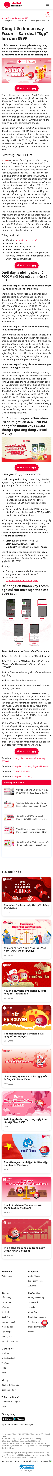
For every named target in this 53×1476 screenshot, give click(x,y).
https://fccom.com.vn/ (25, 240)
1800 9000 (6, 1401)
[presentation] (50, 1461)
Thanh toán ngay (26, 88)
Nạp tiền (32, 1307)
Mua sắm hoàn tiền (10, 1341)
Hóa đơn (5, 1307)
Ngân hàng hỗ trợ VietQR (10, 1461)
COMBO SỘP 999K (21, 771)
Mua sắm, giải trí (9, 1322)
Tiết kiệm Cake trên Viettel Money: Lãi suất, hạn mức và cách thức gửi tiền (31, 804)
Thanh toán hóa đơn (37, 1317)
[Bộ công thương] (26, 1467)
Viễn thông (6, 1297)
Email (4, 1406)
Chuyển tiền (7, 1302)
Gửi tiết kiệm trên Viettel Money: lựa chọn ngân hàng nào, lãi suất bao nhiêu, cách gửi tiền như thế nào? (32, 843)
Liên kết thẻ (33, 1302)
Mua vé (31, 1331)
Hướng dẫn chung (36, 1297)
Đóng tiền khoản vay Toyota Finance (30, 766)
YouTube (5, 1363)
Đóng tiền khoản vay (22, 776)
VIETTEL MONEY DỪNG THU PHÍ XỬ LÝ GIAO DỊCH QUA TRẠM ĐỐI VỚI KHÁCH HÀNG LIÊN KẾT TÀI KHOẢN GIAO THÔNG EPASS (32, 791)
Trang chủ (5, 18)
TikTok (4, 1368)
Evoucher (32, 1286)
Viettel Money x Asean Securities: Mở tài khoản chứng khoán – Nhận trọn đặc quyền (31, 830)
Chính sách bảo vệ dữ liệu (30, 1461)
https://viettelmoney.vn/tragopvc (22, 580)
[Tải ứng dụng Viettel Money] (13, 1420)
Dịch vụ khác (7, 1336)
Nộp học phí (7, 1331)
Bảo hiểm (6, 1317)
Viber (4, 1373)
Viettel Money (7, 1276)
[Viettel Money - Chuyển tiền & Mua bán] (14, 4)
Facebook (6, 1353)
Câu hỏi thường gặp (10, 1385)
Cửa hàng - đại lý (9, 1390)
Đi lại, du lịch (7, 1327)
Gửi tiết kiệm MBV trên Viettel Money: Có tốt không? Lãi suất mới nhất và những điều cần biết (31, 817)
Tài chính (5, 1312)
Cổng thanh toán (35, 1281)
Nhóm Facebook (8, 1358)
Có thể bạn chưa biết (20, 18)
